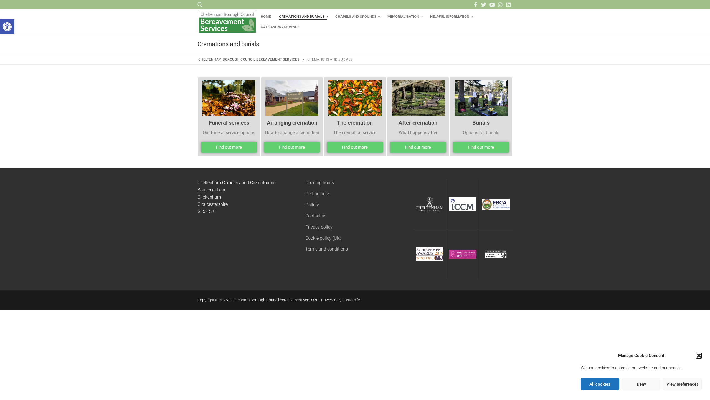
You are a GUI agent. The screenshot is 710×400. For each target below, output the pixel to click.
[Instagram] (500, 5)
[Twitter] (484, 5)
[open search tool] (199, 4)
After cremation (418, 122)
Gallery (312, 205)
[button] (7, 26)
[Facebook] (476, 5)
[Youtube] (492, 5)
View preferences (682, 384)
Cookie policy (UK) (323, 238)
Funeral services (229, 122)
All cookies (599, 384)
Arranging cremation (292, 122)
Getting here (317, 193)
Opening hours (319, 182)
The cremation (355, 122)
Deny (641, 384)
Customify (351, 300)
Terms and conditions (326, 249)
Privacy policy (319, 227)
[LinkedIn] (508, 5)
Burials (481, 122)
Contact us (315, 216)
